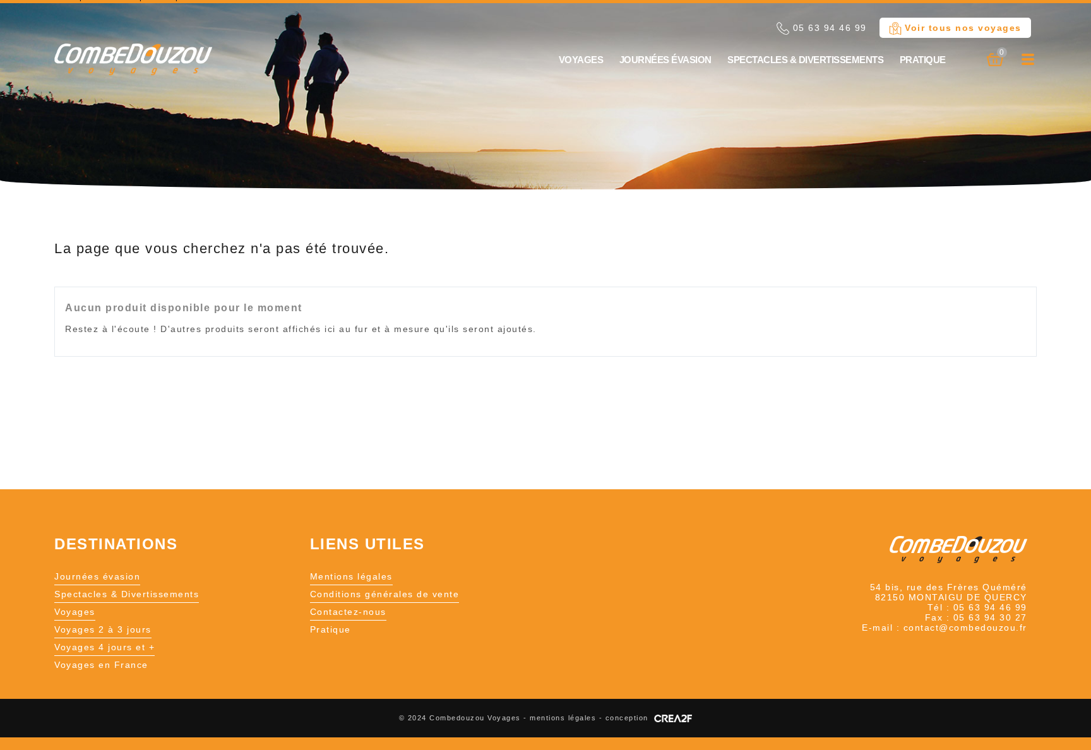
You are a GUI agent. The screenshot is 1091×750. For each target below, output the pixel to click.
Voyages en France (101, 665)
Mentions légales (351, 576)
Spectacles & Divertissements (805, 59)
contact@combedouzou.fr (965, 627)
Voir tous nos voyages (962, 28)
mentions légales (563, 718)
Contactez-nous (348, 612)
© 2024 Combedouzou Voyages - (464, 718)
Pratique (923, 59)
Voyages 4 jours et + (104, 647)
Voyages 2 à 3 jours (103, 629)
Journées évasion (665, 59)
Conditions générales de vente (385, 594)
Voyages (581, 59)
